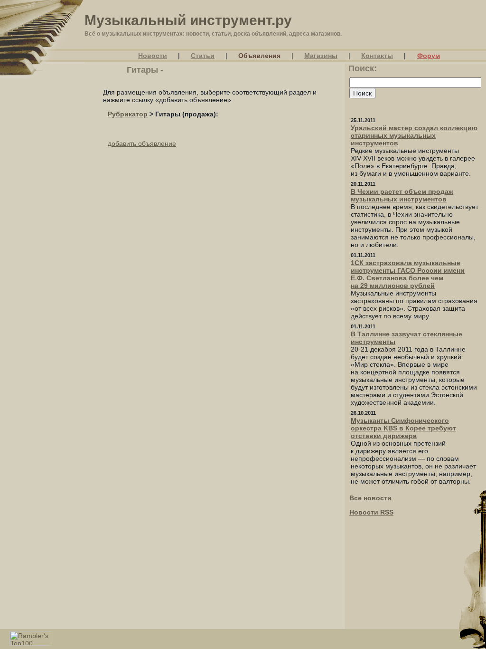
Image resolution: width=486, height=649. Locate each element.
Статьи (203, 55)
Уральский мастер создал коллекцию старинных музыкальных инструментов (414, 135)
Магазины (320, 55)
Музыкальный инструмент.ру (188, 20)
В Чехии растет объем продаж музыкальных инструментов (402, 195)
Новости (152, 55)
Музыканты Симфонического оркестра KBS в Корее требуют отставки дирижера (403, 428)
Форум (428, 55)
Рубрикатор (128, 114)
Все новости (370, 498)
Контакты (377, 55)
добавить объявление (142, 143)
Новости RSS (371, 512)
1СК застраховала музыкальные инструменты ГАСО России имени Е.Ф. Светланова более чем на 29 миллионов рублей (408, 274)
